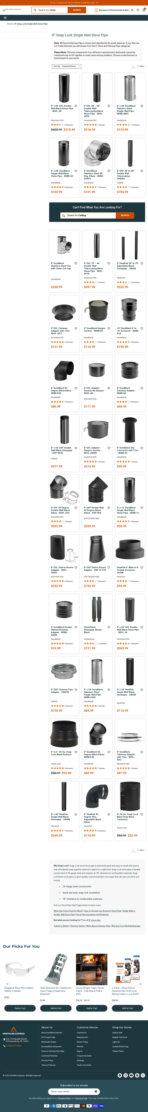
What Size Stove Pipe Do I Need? (68, 911)
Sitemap (80, 1060)
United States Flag (120, 1046)
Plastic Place (118, 1051)
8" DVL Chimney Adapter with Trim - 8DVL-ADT (61, 331)
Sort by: (57, 66)
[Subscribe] (95, 1091)
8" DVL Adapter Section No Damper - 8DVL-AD (94, 391)
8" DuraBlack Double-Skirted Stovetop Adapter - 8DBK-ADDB (62, 631)
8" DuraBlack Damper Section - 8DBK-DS (95, 329)
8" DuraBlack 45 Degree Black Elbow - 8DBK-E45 (95, 754)
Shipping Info (82, 1037)
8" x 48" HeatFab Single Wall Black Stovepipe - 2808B (60, 817)
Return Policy (82, 1042)
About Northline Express (51, 1032)
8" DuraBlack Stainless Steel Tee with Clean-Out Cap (61, 266)
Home (10, 24)
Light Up (116, 1042)
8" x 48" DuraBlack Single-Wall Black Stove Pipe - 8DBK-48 (62, 173)
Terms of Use (81, 1098)
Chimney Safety (77, 926)
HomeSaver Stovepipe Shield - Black (93, 630)
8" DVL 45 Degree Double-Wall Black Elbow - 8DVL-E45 (60, 510)
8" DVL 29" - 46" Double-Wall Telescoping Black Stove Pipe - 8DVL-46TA (93, 268)
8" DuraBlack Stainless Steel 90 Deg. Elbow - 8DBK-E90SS (93, 175)
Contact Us (82, 1032)
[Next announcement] (144, 2)
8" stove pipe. (95, 920)
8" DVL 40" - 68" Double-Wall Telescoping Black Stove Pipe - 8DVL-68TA (93, 111)
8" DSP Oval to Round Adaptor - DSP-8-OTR (95, 568)
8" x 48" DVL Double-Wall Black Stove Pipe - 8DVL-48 (62, 108)
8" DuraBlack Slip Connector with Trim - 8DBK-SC (127, 450)
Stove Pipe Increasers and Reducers (92, 914)
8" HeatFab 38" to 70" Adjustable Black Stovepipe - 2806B (127, 266)
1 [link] (133, 66)
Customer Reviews (49, 1056)
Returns (80, 1046)
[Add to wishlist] (137, 10)
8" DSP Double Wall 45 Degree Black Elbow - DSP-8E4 (94, 510)
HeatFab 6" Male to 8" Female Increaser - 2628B (128, 570)
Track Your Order (84, 1065)
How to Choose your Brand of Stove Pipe (102, 911)
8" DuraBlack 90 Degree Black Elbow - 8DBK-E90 (62, 391)
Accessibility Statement (51, 1046)
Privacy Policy (47, 1060)
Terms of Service (48, 1065)
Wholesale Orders (48, 1042)
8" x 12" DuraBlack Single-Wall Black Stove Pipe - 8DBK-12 (128, 510)
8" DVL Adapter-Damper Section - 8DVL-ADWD (93, 450)
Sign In (80, 1051)
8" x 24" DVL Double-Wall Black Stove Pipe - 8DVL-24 (128, 630)
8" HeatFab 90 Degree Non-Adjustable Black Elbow (92, 818)
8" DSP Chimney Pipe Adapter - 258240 (62, 690)
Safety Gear (117, 1032)
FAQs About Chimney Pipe (98, 926)
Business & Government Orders (114, 10)
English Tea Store (119, 1037)
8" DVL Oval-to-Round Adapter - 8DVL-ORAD (62, 570)
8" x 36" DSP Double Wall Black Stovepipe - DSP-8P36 (61, 450)
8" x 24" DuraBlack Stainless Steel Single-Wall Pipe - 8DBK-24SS (93, 693)
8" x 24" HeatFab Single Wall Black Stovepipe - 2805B (126, 692)
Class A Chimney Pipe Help (52, 1051)
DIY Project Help (48, 1037)
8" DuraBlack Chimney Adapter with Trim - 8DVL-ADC (126, 756)
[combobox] (52, 10)
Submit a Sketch (61, 926)
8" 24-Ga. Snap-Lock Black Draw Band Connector (127, 817)
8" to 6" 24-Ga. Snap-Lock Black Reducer (61, 753)
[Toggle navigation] (5, 18)
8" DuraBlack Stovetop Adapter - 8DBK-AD (126, 391)
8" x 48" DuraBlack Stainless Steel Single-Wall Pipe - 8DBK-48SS (126, 110)
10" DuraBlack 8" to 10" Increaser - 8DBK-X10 (128, 331)
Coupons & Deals (84, 1056)
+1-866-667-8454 (13, 1045)
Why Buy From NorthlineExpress (125, 926)
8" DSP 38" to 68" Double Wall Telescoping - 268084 (125, 175)
